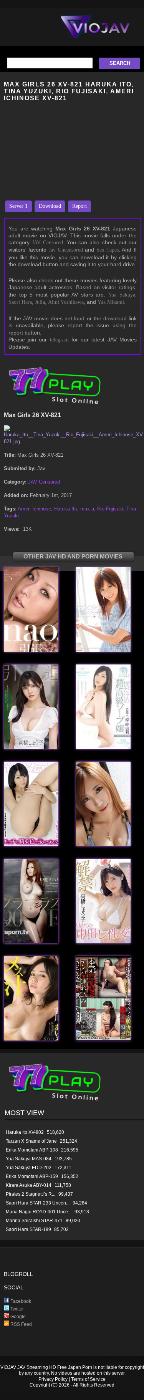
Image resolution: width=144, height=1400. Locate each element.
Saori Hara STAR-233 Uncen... (38, 1203)
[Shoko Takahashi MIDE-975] (103, 941)
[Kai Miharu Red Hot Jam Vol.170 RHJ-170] (31, 941)
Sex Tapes (107, 250)
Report (79, 206)
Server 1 (18, 206)
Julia (40, 302)
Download (50, 206)
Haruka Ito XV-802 (25, 1132)
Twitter (16, 1309)
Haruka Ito (65, 509)
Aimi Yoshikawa (66, 302)
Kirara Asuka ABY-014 (28, 1185)
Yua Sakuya (121, 295)
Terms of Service (88, 1379)
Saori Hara (20, 302)
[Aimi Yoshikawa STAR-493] (31, 1039)
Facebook (20, 1301)
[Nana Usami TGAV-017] (31, 844)
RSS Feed (20, 1324)
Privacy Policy (53, 1379)
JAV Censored (47, 242)
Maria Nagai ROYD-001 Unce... (38, 1211)
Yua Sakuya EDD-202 (28, 1167)
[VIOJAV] (95, 33)
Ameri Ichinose (34, 509)
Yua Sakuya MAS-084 (28, 1158)
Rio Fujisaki (110, 509)
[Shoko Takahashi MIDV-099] (31, 747)
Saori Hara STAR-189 (28, 1229)
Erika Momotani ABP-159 (32, 1176)
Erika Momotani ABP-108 (32, 1150)
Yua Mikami (111, 302)
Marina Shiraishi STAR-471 (34, 1220)
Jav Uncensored (66, 250)
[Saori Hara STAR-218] (103, 747)
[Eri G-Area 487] (103, 844)
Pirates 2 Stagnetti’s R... (30, 1194)
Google (17, 1316)
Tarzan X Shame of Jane (31, 1141)
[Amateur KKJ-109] (103, 1039)
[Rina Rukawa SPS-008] (103, 650)
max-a (87, 509)
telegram (59, 340)
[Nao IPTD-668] (31, 650)
